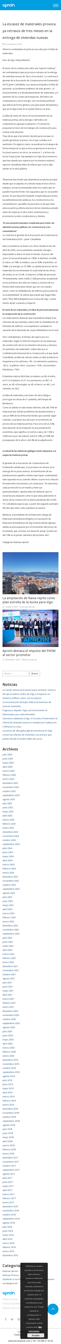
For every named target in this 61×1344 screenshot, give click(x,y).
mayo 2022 (8, 945)
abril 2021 (7, 994)
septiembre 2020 (11, 1023)
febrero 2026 (9, 774)
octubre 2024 (9, 840)
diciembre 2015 (10, 1255)
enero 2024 (8, 872)
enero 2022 (8, 962)
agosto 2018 (9, 1125)
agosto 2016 (9, 1222)
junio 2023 (8, 901)
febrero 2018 (9, 1149)
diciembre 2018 (10, 1108)
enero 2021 (8, 1006)
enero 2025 (8, 827)
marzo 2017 (8, 1194)
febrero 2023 (9, 917)
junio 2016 (8, 1230)
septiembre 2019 (11, 1072)
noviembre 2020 (11, 1015)
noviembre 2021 (11, 970)
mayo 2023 (8, 905)
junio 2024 (8, 852)
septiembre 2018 (11, 1120)
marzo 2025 (8, 819)
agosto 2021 (9, 978)
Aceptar (36, 1335)
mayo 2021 (8, 990)
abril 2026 (7, 766)
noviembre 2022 (11, 929)
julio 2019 (7, 1080)
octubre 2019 (9, 1068)
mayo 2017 (8, 1186)
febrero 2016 (9, 1247)
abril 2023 (7, 909)
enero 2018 (8, 1153)
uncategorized (10, 1283)
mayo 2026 (8, 762)
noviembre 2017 (11, 1161)
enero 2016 (8, 1251)
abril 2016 (7, 1239)
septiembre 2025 (11, 795)
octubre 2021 (9, 974)
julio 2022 (7, 937)
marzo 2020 (8, 1047)
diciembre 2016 (10, 1206)
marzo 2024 (8, 864)
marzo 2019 (8, 1096)
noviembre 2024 (11, 835)
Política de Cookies (13, 1308)
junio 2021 (8, 986)
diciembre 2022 (10, 925)
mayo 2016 (8, 1234)
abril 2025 (7, 815)
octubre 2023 (9, 884)
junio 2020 (8, 1035)
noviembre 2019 (11, 1063)
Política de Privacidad (15, 1303)
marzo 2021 (8, 998)
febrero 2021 (9, 1002)
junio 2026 (8, 758)
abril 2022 (7, 949)
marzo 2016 (8, 1243)
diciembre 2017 (10, 1157)
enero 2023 (8, 921)
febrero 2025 (9, 823)
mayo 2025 (8, 811)
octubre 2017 (9, 1165)
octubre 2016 (9, 1214)
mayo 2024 (8, 856)
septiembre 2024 (11, 844)
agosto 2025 (9, 799)
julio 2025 (7, 803)
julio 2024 (7, 848)
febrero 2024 (9, 868)
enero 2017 (8, 1202)
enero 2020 (8, 1055)
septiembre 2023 (11, 888)
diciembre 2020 (10, 1011)
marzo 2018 (8, 1145)
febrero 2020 (9, 1051)
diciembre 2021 (10, 966)
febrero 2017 (9, 1198)
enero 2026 (8, 778)
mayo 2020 (8, 1039)
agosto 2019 (9, 1076)
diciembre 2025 (10, 783)
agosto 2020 (9, 1027)
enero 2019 (8, 1104)
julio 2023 (7, 897)
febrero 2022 (9, 958)
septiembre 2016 (11, 1218)
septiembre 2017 (11, 1169)
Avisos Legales (10, 1299)
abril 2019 (7, 1092)
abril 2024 (7, 860)
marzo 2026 (8, 770)
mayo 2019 (8, 1088)
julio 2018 (7, 1129)
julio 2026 (7, 754)
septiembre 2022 (11, 933)
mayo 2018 (8, 1137)
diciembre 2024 (10, 831)
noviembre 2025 (11, 787)
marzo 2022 (8, 954)
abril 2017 (7, 1190)
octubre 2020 (9, 1019)
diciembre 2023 (10, 876)
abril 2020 (7, 1043)
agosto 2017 (9, 1173)
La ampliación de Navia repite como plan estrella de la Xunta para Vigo (29, 600)
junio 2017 (8, 1182)
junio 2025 (8, 807)
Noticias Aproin (21, 542)
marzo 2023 (8, 913)
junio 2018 (8, 1133)
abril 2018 (7, 1141)
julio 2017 (7, 1177)
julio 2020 (7, 1031)
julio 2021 (7, 982)
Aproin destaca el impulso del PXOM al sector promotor (29, 653)
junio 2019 (8, 1084)
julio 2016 (7, 1226)
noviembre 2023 (11, 880)
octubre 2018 (9, 1116)
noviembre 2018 (11, 1112)
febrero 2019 (9, 1100)
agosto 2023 (9, 892)
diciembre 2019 (10, 1059)
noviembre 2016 (11, 1210)
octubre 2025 (9, 791)
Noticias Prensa (11, 1275)
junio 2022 (8, 941)
